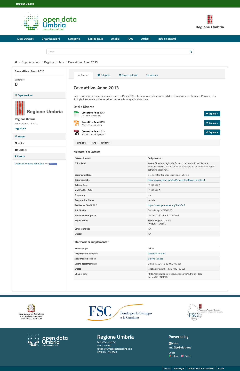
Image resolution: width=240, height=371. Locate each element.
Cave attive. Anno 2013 (83, 62)
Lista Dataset (25, 38)
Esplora (212, 113)
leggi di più (20, 128)
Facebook (22, 149)
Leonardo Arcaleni (157, 253)
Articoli (145, 38)
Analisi (115, 38)
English (187, 356)
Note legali (179, 368)
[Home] (16, 62)
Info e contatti (167, 38)
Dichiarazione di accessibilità (201, 368)
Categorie (74, 38)
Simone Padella (155, 258)
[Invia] (190, 51)
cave (93, 142)
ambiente (82, 142)
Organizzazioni (51, 38)
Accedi (221, 368)
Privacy (167, 368)
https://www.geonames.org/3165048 (166, 205)
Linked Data (95, 38)
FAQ (130, 38)
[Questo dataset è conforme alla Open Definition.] (50, 163)
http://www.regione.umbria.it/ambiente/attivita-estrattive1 (176, 180)
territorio (105, 142)
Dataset (85, 75)
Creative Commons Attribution (29, 163)
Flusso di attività (129, 75)
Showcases (152, 75)
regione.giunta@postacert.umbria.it (114, 348)
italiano (175, 356)
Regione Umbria (54, 62)
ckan (175, 343)
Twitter (20, 143)
